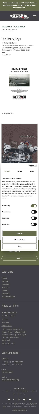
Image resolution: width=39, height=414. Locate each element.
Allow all (19, 233)
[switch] (34, 212)
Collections (7, 27)
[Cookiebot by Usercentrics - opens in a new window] (28, 166)
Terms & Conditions (8, 296)
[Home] (19, 17)
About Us (5, 290)
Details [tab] (19, 171)
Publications (19, 27)
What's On (5, 287)
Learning (5, 281)
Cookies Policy (24, 391)
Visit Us (4, 278)
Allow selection (19, 240)
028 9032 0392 (7, 372)
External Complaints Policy (19, 393)
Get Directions (7, 326)
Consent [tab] (7, 171)
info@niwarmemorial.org (10, 380)
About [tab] (32, 171)
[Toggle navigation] (35, 16)
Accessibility (6, 293)
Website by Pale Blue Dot (19, 410)
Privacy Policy (5, 391)
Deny (19, 246)
